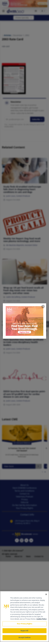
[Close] (46, 594)
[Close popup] (43, 306)
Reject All (24, 631)
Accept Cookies (24, 637)
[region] (24, 616)
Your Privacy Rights (24, 624)
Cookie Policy (41, 619)
